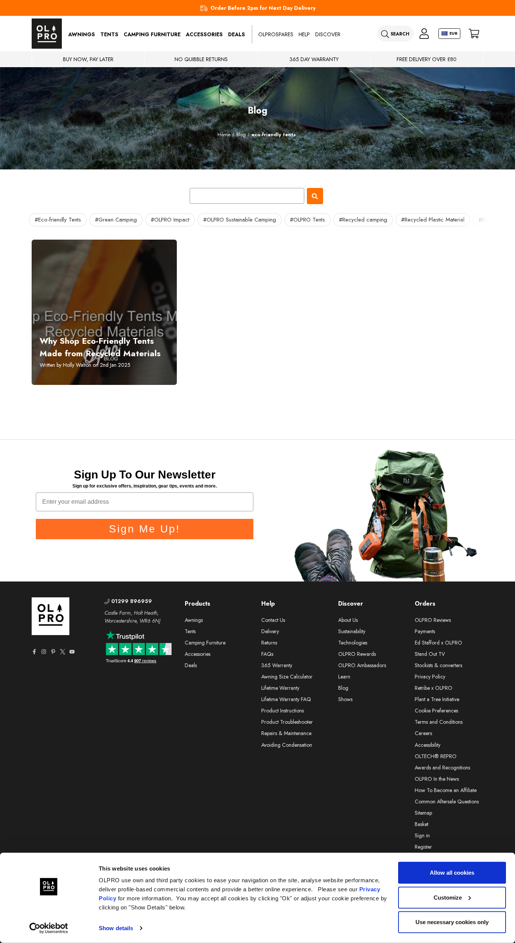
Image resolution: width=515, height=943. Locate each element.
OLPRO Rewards (357, 654)
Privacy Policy (430, 676)
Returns (269, 642)
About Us (348, 620)
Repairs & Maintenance (286, 733)
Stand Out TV (430, 654)
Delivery (270, 631)
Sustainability (351, 631)
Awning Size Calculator (287, 676)
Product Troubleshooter (287, 722)
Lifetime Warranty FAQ (286, 699)
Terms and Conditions (439, 722)
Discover (327, 34)
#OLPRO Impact (170, 219)
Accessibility (427, 745)
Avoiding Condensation (286, 745)
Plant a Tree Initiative (437, 699)
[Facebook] (34, 651)
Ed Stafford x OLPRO (438, 642)
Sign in (422, 835)
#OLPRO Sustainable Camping (239, 219)
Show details (116, 928)
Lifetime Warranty (280, 688)
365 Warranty (276, 665)
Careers (423, 733)
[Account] (424, 34)
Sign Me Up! (144, 529)
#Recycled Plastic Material (432, 219)
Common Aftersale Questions (447, 801)
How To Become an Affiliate (446, 790)
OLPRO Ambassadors (362, 665)
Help (304, 34)
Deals (236, 34)
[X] (62, 651)
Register (423, 847)
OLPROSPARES (275, 34)
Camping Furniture (152, 34)
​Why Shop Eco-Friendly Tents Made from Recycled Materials (100, 347)
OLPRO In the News (437, 779)
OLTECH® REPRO (436, 756)
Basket (421, 824)
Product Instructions (282, 710)
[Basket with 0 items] (473, 34)
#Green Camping (116, 219)
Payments (425, 631)
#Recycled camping (363, 219)
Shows (345, 699)
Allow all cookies (452, 872)
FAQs (267, 654)
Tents (109, 34)
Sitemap (423, 813)
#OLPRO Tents (307, 219)
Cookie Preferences (436, 710)
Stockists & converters (438, 665)
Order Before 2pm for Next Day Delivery (263, 8)
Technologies (352, 642)
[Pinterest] (53, 651)
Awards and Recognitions (442, 767)
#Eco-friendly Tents (58, 219)
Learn (344, 676)
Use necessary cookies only (452, 922)
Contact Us (273, 620)
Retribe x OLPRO (433, 688)
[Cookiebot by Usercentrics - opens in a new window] (49, 928)
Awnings (81, 34)
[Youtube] (72, 651)
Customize (448, 897)
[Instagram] (43, 651)
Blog (343, 688)
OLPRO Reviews (433, 620)
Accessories (204, 34)
